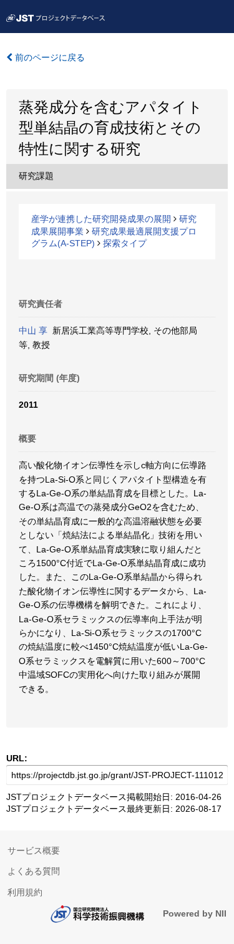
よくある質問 (33, 871)
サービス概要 (33, 850)
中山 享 (33, 330)
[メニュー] (219, 15)
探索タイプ (125, 243)
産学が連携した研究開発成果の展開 (101, 219)
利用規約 (24, 892)
